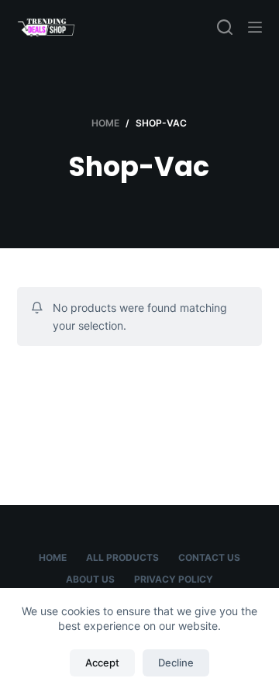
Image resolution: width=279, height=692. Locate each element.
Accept (102, 662)
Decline (176, 662)
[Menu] (255, 27)
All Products (122, 557)
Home (53, 557)
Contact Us (209, 557)
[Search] (224, 27)
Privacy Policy (173, 579)
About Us (90, 579)
